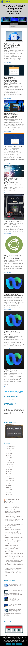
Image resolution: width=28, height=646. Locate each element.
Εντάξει (9, 643)
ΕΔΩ (13, 413)
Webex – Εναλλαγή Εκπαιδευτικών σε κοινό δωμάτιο (12, 333)
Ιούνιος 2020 (9, 471)
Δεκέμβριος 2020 (10, 460)
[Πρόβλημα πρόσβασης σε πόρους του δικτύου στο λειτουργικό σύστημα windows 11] (14, 36)
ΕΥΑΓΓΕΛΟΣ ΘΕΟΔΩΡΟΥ (11, 224)
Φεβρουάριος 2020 (10, 478)
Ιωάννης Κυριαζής (11, 261)
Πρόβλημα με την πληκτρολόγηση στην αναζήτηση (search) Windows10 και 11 (11, 115)
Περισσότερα (7, 62)
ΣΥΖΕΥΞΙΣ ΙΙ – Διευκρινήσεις (13, 221)
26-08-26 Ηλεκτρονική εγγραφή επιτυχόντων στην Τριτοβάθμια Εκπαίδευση (12, 513)
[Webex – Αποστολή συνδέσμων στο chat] (14, 359)
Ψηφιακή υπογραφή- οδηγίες (13, 146)
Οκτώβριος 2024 (10, 448)
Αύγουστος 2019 (10, 485)
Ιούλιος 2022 (9, 457)
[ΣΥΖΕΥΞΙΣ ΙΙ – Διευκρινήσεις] (14, 207)
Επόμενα (20, 392)
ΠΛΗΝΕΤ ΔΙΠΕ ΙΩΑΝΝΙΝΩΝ (13, 51)
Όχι (13, 643)
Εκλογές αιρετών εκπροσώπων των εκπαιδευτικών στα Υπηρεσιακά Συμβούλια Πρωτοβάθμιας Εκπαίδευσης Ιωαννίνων (13, 80)
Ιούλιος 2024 (9, 450)
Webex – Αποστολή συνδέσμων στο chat (11, 370)
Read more (19, 643)
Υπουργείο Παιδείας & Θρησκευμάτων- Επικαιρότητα (12, 501)
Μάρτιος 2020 (9, 476)
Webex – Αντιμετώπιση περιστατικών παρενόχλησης (13, 295)
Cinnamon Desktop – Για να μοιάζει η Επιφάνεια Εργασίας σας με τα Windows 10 (13, 257)
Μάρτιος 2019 (9, 494)
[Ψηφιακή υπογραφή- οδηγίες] (14, 138)
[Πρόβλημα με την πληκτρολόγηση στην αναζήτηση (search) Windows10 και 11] (14, 105)
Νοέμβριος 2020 (10, 462)
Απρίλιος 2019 (9, 492)
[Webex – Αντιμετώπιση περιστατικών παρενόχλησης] (14, 283)
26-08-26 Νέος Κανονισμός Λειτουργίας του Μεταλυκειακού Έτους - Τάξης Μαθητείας (12, 507)
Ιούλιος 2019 (9, 487)
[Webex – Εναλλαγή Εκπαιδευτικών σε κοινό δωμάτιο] (14, 320)
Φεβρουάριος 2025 (10, 446)
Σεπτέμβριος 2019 (10, 483)
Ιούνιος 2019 (9, 489)
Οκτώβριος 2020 (10, 464)
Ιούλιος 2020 (9, 469)
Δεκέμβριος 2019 (10, 480)
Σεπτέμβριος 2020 (10, 466)
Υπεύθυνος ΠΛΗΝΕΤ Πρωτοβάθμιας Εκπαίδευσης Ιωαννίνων (14, 10)
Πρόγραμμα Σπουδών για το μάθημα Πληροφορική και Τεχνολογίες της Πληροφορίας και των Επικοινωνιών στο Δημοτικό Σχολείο (13, 181)
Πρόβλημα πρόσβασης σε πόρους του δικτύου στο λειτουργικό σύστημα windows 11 (12, 46)
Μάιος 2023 (8, 455)
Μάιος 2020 (8, 473)
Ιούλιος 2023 (9, 453)
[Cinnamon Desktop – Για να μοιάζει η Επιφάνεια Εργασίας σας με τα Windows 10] (14, 244)
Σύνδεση (7, 1)
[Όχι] (26, 640)
